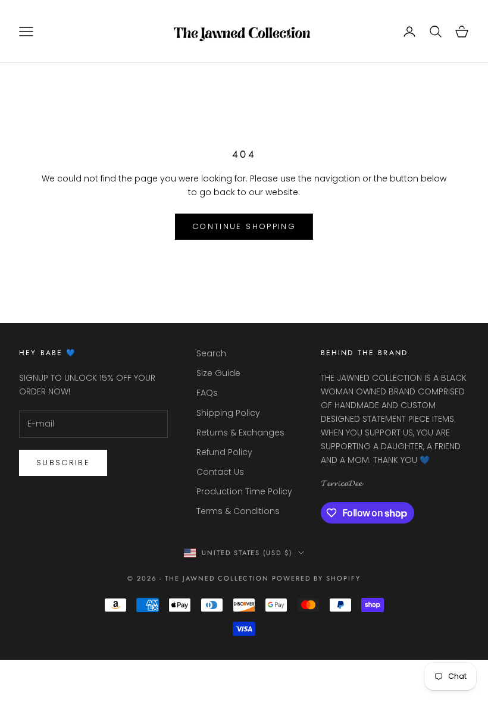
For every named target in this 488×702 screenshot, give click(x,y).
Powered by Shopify (316, 578)
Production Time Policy (244, 491)
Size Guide (218, 373)
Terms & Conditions (238, 511)
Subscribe (63, 462)
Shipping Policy (228, 413)
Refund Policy (224, 452)
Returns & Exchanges (240, 432)
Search (211, 353)
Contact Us (220, 472)
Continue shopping (244, 226)
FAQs (207, 393)
